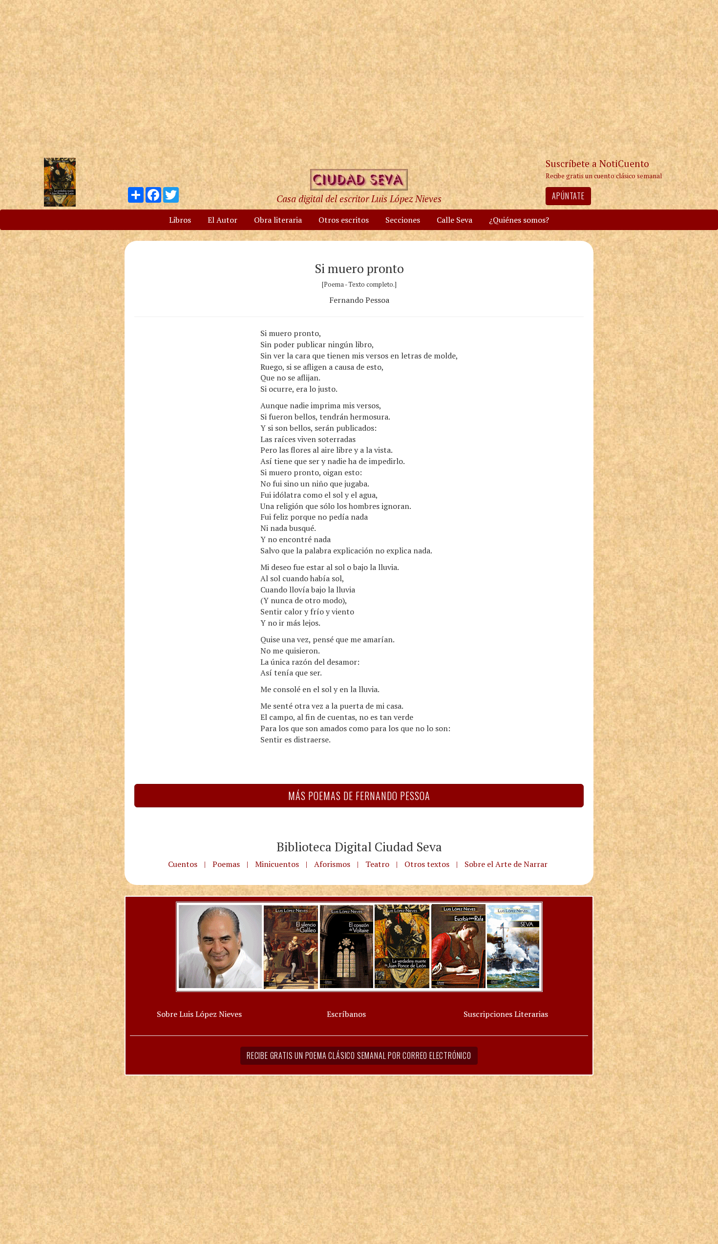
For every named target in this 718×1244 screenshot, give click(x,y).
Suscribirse (308, 697)
